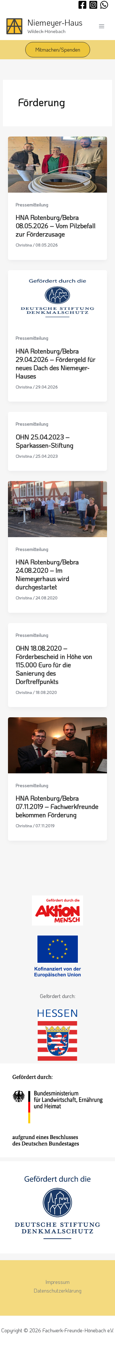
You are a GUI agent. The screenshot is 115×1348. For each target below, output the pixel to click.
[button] (57, 49)
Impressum (57, 1281)
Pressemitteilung (32, 205)
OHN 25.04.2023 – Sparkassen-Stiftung (44, 441)
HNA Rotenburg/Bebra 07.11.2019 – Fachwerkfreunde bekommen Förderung (57, 806)
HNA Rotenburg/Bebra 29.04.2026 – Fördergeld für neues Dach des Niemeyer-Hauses (56, 363)
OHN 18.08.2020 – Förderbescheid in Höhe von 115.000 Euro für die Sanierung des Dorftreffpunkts (54, 665)
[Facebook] (82, 4)
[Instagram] (93, 4)
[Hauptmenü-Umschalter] (102, 26)
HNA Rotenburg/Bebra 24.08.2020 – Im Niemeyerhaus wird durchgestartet (47, 574)
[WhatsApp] (104, 4)
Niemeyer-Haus (54, 22)
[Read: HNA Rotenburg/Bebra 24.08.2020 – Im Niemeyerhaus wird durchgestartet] (57, 508)
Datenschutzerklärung (57, 1290)
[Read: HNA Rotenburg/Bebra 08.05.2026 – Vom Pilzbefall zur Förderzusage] (57, 163)
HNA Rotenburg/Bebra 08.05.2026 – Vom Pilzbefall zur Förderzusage (56, 225)
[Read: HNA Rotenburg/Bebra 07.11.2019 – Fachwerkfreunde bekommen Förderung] (57, 744)
